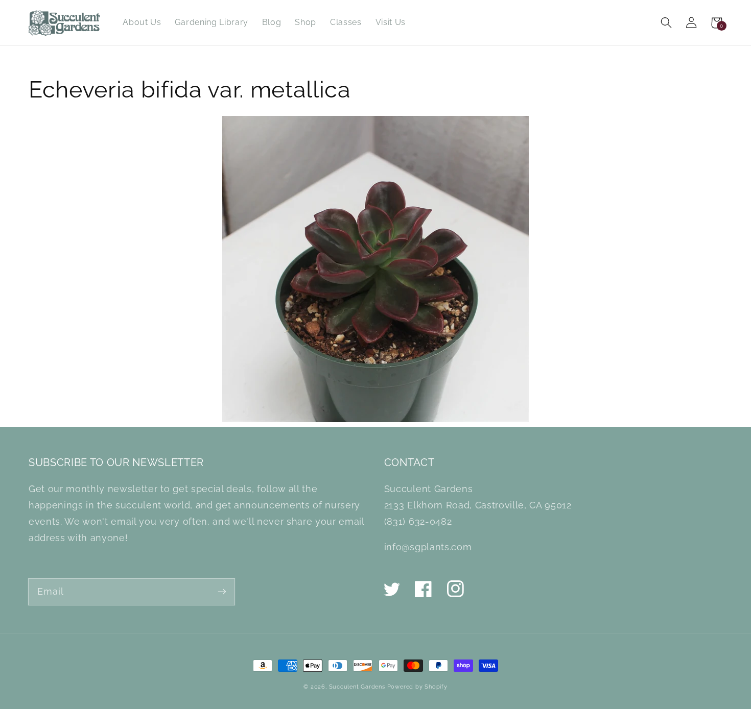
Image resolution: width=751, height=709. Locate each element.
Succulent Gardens (357, 686)
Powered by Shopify (417, 686)
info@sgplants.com (428, 547)
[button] (666, 22)
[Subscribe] (221, 591)
